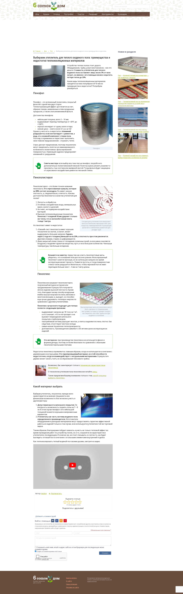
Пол (51, 51)
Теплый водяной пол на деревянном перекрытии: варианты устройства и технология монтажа (134, 103)
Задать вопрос (71, 578)
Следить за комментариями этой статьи (49, 551)
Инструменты (107, 14)
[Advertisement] (91, 33)
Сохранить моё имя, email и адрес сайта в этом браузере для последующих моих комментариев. (69, 548)
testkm (44, 493)
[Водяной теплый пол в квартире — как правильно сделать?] (133, 64)
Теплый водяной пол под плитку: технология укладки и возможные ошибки (133, 131)
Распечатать (56, 493)
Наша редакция (71, 584)
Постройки (68, 14)
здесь (94, 371)
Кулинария (122, 14)
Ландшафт (93, 14)
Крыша (46, 14)
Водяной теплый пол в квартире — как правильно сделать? (133, 76)
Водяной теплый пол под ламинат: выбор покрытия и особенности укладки (133, 157)
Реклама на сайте (72, 587)
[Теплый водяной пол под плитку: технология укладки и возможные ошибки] (133, 117)
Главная (37, 51)
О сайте (69, 581)
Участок (81, 14)
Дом (37, 14)
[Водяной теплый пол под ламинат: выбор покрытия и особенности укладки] (133, 143)
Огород (56, 14)
